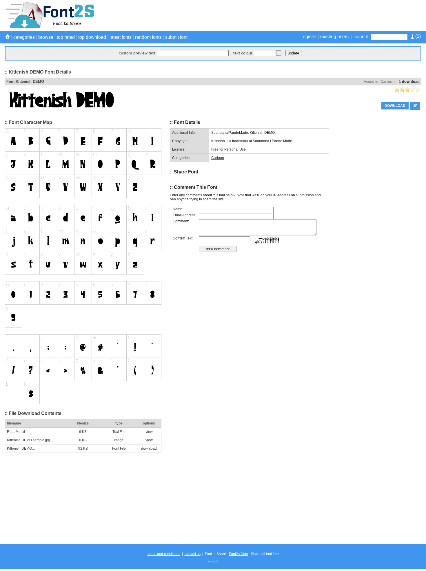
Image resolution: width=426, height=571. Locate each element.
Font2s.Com (238, 554)
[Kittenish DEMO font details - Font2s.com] (49, 27)
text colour (242, 53)
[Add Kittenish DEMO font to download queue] (415, 106)
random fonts (148, 37)
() (417, 36)
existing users (334, 36)
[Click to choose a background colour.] (278, 53)
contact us (193, 554)
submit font (176, 37)
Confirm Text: (183, 238)
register (309, 36)
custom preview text (137, 53)
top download (92, 37)
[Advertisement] (315, 15)
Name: (178, 209)
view (149, 432)
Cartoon (388, 81)
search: (361, 36)
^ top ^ (213, 562)
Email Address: (184, 215)
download (149, 448)
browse (45, 37)
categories (24, 37)
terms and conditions (164, 554)
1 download (409, 81)
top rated (66, 37)
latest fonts (121, 37)
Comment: (181, 221)
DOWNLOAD (395, 106)
